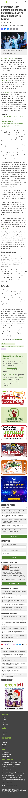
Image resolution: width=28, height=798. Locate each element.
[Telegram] (17, 644)
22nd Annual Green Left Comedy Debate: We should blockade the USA (13, 530)
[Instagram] (13, 644)
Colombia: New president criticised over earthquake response (12, 675)
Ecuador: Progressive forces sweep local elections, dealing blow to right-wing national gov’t (13, 125)
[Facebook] (5, 29)
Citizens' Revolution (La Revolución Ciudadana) (12, 346)
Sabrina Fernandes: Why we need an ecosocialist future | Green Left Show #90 (13, 608)
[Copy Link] (17, 29)
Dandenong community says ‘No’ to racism (13, 651)
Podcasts (4, 733)
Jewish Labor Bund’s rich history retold (12, 667)
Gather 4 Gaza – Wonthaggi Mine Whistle (13, 515)
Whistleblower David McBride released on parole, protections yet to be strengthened (13, 655)
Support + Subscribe (15, 1)
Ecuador (3, 349)
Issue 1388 (15, 26)
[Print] (11, 29)
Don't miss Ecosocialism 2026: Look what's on (13, 617)
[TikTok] (10, 644)
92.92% (6, 92)
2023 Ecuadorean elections (8, 344)
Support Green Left (9, 562)
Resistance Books (6, 754)
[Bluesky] (8, 29)
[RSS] (26, 644)
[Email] (14, 29)
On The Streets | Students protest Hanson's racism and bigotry (14, 592)
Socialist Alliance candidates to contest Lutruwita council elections (12, 659)
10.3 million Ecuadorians (8, 58)
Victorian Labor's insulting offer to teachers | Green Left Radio (14, 601)
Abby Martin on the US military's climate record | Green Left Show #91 (13, 596)
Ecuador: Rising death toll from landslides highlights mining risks (13, 120)
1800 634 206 (16, 382)
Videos (3, 734)
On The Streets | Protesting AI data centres (13, 605)
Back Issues (5, 724)
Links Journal (5, 752)
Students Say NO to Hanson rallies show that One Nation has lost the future (13, 632)
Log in (25, 1)
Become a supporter (8, 374)
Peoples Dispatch (6, 23)
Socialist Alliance (6, 756)
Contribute (4, 743)
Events (4, 746)
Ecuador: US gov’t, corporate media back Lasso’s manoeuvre (12, 117)
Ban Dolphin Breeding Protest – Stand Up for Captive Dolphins (13, 511)
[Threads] (23, 644)
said (18, 198)
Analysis (4, 719)
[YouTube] (2, 644)
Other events (14, 537)
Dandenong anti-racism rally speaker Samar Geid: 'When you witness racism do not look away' (14, 622)
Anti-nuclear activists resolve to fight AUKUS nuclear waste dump (12, 671)
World (22, 26)
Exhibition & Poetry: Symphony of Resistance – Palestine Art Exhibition (14, 520)
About (3, 741)
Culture (4, 723)
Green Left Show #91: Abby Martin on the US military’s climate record (13, 664)
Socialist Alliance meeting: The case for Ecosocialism (12, 526)
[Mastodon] (2, 29)
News (3, 717)
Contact (4, 744)
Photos (4, 731)
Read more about (9, 786)
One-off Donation (12, 368)
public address (5, 80)
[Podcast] (5, 644)
